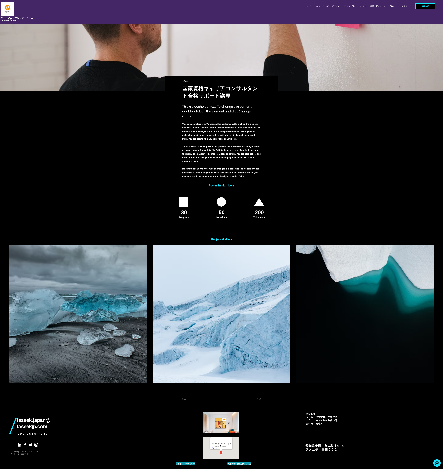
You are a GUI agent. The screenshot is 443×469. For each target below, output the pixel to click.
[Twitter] (30, 444)
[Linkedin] (19, 444)
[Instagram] (36, 444)
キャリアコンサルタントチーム (17, 18)
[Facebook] (25, 444)
